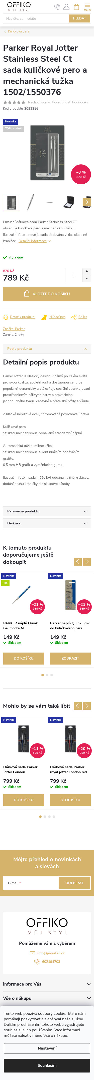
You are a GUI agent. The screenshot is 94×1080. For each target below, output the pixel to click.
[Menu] (87, 6)
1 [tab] (42, 675)
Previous (78, 562)
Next (87, 562)
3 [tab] (51, 675)
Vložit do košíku (51, 294)
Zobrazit (70, 658)
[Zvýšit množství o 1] (86, 271)
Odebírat (74, 883)
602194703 (51, 961)
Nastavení (47, 1048)
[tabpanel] (23, 620)
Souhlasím (47, 1065)
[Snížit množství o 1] (86, 278)
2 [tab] (47, 675)
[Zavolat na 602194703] (57, 7)
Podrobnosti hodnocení (70, 102)
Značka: (14, 329)
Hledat (79, 18)
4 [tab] (54, 816)
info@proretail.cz (51, 953)
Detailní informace (33, 241)
